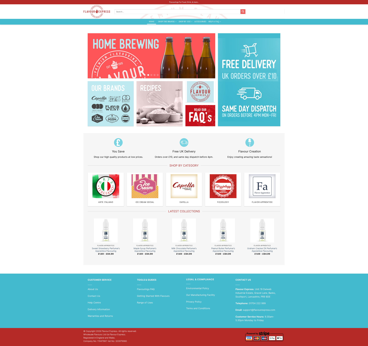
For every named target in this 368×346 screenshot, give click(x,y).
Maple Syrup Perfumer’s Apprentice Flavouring (145, 249)
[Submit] (242, 11)
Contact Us (94, 295)
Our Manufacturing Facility (200, 294)
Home (151, 21)
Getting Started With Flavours (153, 295)
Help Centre (94, 302)
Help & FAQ (213, 21)
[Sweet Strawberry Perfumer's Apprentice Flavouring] (106, 230)
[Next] (209, 55)
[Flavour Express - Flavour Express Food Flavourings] (96, 11)
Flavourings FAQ (146, 289)
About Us (93, 289)
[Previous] (93, 55)
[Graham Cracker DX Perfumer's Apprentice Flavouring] (262, 230)
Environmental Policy (197, 288)
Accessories (200, 21)
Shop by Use (184, 21)
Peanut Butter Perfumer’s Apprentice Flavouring (223, 249)
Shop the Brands (166, 21)
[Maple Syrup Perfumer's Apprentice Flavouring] (145, 230)
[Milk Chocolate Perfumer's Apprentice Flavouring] (184, 230)
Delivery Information (99, 309)
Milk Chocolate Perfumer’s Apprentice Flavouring (184, 249)
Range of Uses (145, 302)
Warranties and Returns (100, 315)
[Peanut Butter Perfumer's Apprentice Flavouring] (223, 230)
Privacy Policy (194, 301)
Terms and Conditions (198, 308)
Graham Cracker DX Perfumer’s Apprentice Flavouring (262, 249)
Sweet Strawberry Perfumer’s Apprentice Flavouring (106, 249)
